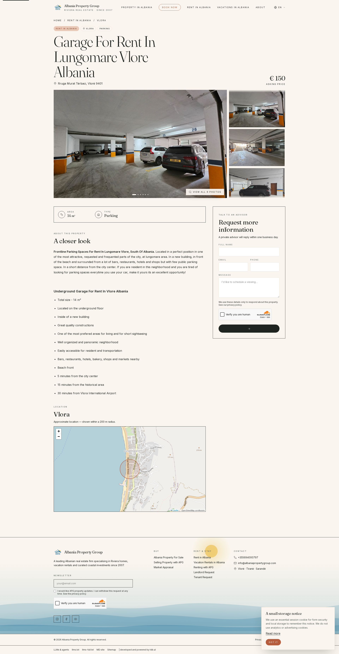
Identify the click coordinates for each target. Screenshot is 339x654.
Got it (273, 642)
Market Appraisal (163, 567)
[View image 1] (257, 108)
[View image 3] (257, 186)
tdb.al (153, 649)
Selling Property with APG (168, 562)
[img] (130, 469)
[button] (58, 431)
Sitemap (111, 649)
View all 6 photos (207, 192)
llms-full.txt (88, 649)
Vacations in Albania (233, 7)
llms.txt (75, 649)
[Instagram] (57, 619)
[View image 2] (257, 147)
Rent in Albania (199, 7)
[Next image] (220, 144)
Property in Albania (136, 7)
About (260, 7)
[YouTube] (75, 619)
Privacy (259, 639)
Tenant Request (203, 577)
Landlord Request (204, 572)
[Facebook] (66, 619)
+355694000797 (248, 557)
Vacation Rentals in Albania (209, 562)
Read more (273, 633)
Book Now (169, 7)
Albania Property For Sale (168, 557)
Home (58, 20)
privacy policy (234, 305)
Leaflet (175, 510)
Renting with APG (203, 567)
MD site (101, 649)
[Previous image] (60, 144)
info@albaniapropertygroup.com (257, 563)
